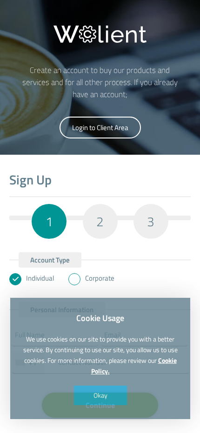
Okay (100, 395)
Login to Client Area (100, 127)
